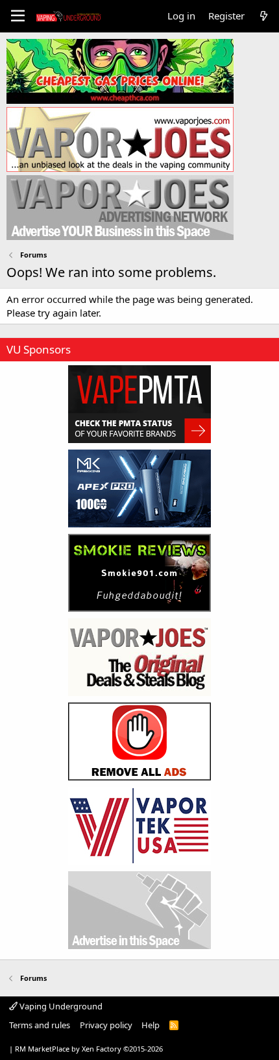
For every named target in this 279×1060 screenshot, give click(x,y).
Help (150, 1025)
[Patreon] (139, 741)
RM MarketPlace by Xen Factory (89, 1049)
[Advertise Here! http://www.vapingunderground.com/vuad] (120, 207)
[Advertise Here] (139, 910)
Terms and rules (39, 1025)
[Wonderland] (139, 826)
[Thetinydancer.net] (139, 488)
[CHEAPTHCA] (120, 71)
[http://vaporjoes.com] (120, 139)
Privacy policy (106, 1025)
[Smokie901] (139, 573)
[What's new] (263, 16)
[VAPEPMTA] (139, 404)
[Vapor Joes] (139, 657)
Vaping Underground (60, 1006)
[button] (18, 16)
